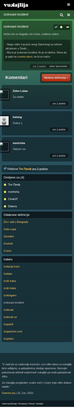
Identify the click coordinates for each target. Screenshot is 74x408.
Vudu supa (10, 229)
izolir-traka (10, 288)
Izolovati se (10, 316)
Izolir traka (10, 280)
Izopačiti (8, 324)
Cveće (7, 250)
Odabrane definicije (16, 215)
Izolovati (8, 309)
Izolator (8, 273)
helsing (17, 117)
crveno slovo (24, 56)
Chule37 (13, 198)
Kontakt (39, 404)
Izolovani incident (16, 14)
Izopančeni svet (13, 331)
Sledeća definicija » (56, 77)
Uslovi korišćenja (9, 404)
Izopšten (9, 338)
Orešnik (8, 243)
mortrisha (19, 143)
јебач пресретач (58, 66)
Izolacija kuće (12, 266)
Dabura (12, 206)
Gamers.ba (8, 392)
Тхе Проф (25, 168)
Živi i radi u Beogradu (16, 221)
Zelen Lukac (20, 90)
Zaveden (9, 236)
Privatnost (22, 404)
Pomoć (32, 404)
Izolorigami (10, 295)
